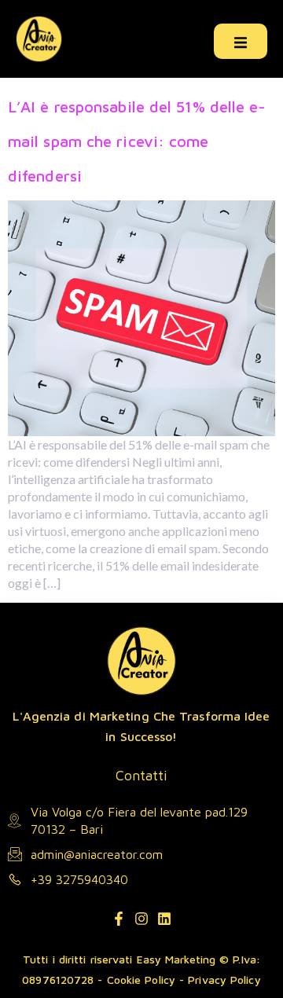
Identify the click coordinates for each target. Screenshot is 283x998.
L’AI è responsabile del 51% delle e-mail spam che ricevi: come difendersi (137, 141)
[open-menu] (240, 41)
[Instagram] (141, 919)
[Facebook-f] (119, 919)
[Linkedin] (164, 919)
